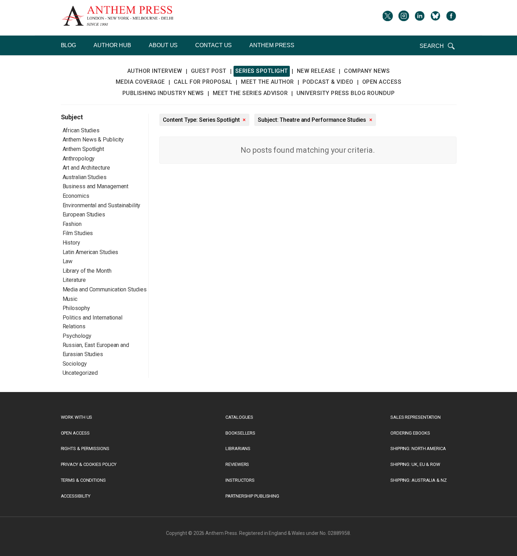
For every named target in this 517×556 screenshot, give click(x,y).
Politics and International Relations (92, 322)
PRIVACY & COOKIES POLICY (89, 464)
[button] (438, 46)
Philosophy (76, 308)
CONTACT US (213, 45)
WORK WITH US (76, 417)
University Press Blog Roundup (345, 93)
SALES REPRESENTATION (415, 417)
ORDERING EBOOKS (410, 433)
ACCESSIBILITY (76, 496)
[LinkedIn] (419, 18)
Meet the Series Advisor (250, 93)
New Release (316, 71)
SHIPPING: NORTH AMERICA (418, 448)
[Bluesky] (435, 18)
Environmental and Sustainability (102, 205)
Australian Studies (85, 177)
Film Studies (78, 233)
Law (68, 261)
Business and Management (96, 186)
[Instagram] (403, 18)
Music (70, 299)
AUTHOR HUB (112, 45)
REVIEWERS (237, 464)
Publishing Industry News (163, 93)
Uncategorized (80, 372)
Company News (367, 71)
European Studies (84, 214)
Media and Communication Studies (105, 289)
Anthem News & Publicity (93, 139)
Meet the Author (267, 81)
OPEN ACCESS (75, 433)
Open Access (382, 81)
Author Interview (154, 71)
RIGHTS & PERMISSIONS (85, 448)
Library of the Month (87, 270)
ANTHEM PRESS (271, 45)
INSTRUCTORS (240, 480)
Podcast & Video (327, 81)
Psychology (77, 336)
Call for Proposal (203, 81)
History (71, 242)
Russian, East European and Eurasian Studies (96, 350)
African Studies (81, 130)
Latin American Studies (91, 252)
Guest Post (208, 71)
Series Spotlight (261, 71)
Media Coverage (140, 81)
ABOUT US (163, 45)
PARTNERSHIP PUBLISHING (252, 496)
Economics (76, 195)
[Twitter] (388, 18)
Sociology (75, 363)
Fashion (72, 224)
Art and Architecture (86, 167)
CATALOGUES (239, 417)
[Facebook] (451, 18)
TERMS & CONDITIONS (83, 480)
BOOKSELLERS (240, 433)
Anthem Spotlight (83, 149)
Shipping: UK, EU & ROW (415, 464)
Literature (74, 280)
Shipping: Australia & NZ (418, 480)
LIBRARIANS (237, 448)
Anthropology (79, 158)
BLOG (68, 45)
